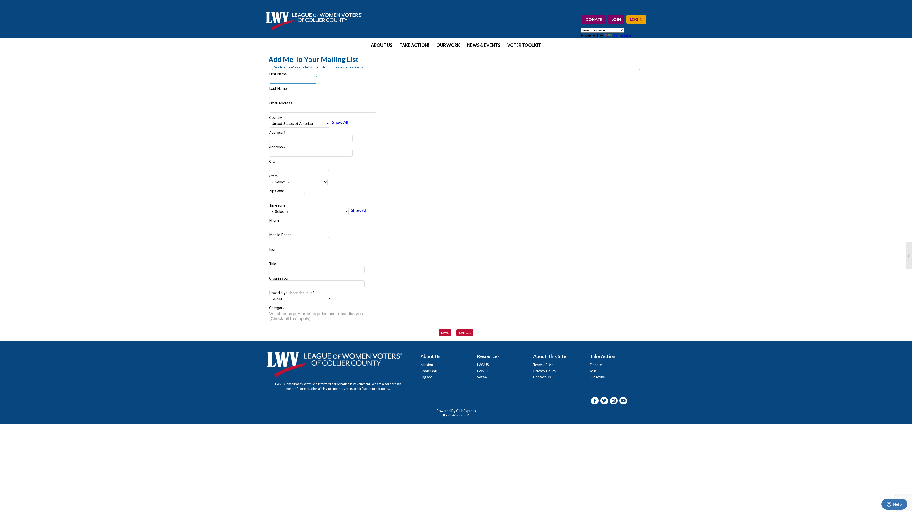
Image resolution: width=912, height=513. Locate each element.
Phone (274, 220)
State (273, 176)
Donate (594, 19)
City (272, 161)
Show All (340, 122)
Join (616, 19)
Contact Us (542, 377)
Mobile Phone (280, 235)
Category (276, 307)
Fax (272, 249)
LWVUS (483, 364)
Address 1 (277, 132)
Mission (426, 364)
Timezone (277, 205)
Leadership (429, 371)
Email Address (280, 103)
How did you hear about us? (291, 292)
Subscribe (597, 377)
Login (636, 19)
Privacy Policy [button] (544, 371)
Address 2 (277, 147)
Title (272, 263)
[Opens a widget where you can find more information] (894, 505)
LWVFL (483, 371)
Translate (622, 35)
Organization (279, 278)
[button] (382, 45)
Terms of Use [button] (543, 364)
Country (275, 117)
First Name (278, 74)
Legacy (426, 377)
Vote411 (484, 377)
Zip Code (276, 191)
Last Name (278, 88)
